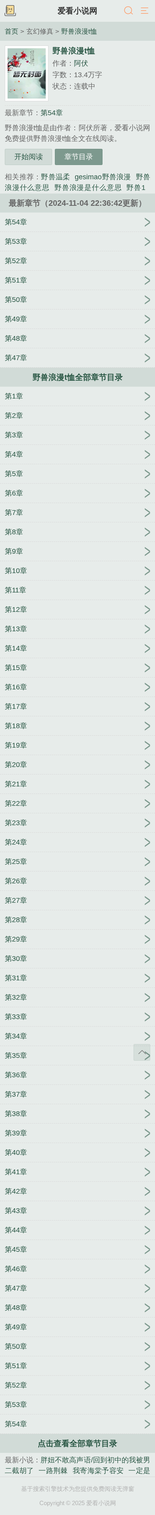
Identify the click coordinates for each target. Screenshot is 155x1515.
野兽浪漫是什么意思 (88, 188)
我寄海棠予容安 (98, 1471)
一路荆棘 (53, 1471)
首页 (11, 31)
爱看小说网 (77, 10)
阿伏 (81, 63)
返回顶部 (142, 1052)
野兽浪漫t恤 (79, 31)
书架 (10, 11)
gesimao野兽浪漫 (103, 177)
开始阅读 (28, 157)
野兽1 (135, 188)
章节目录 (78, 157)
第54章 (52, 113)
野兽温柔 (55, 177)
